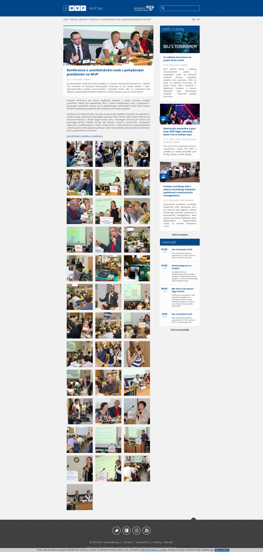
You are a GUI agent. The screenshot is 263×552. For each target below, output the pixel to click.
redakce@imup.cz (112, 542)
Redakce (128, 542)
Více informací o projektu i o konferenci (85, 136)
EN (198, 19)
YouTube (146, 531)
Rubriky (73, 19)
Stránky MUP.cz (143, 542)
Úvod (65, 19)
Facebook (126, 531)
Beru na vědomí (222, 550)
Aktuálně (83, 19)
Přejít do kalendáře (180, 330)
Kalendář (168, 542)
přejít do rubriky (180, 235)
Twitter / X (116, 531)
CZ (193, 19)
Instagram (136, 531)
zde (211, 549)
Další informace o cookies (154, 549)
